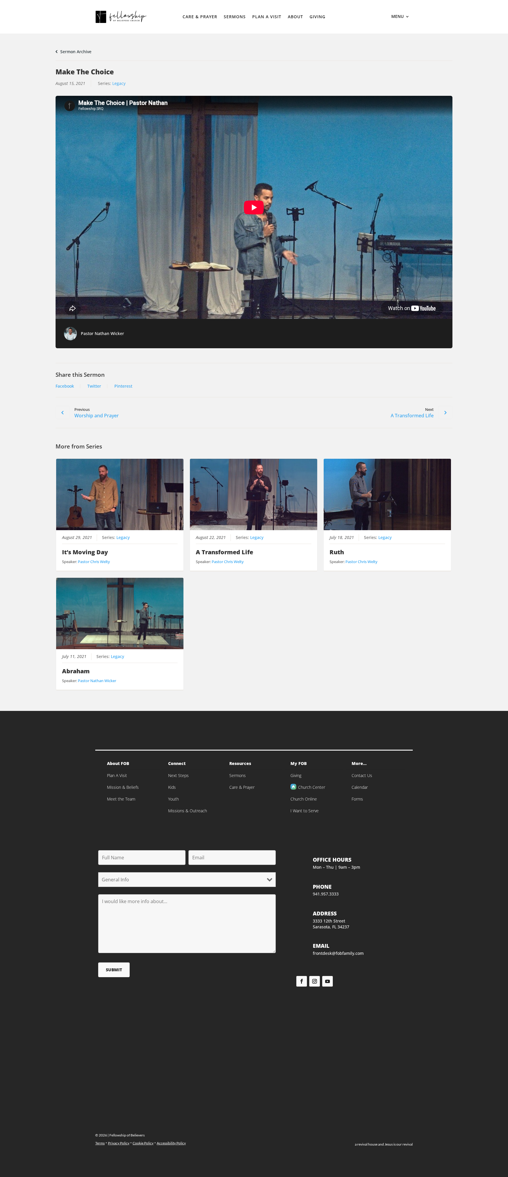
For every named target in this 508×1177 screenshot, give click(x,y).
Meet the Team (121, 799)
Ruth (337, 552)
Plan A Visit (266, 17)
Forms (357, 799)
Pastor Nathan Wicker (102, 333)
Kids (172, 787)
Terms (100, 1143)
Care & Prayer (200, 17)
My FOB (298, 763)
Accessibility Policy (171, 1143)
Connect (177, 763)
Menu (397, 16)
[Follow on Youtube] (327, 981)
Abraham (76, 671)
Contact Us (362, 775)
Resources (240, 763)
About (295, 17)
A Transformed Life (224, 552)
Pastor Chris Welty (94, 561)
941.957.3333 (326, 894)
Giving (317, 17)
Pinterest (123, 386)
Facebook (65, 386)
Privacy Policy (118, 1143)
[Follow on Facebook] (301, 981)
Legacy (119, 83)
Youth (173, 799)
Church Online (303, 799)
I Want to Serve (304, 810)
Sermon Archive (75, 51)
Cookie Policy (143, 1143)
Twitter (94, 386)
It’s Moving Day (85, 552)
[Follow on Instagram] (314, 981)
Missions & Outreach (187, 810)
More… (359, 763)
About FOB (118, 763)
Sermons (235, 17)
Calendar (360, 787)
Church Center (311, 787)
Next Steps (178, 775)
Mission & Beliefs (123, 787)
